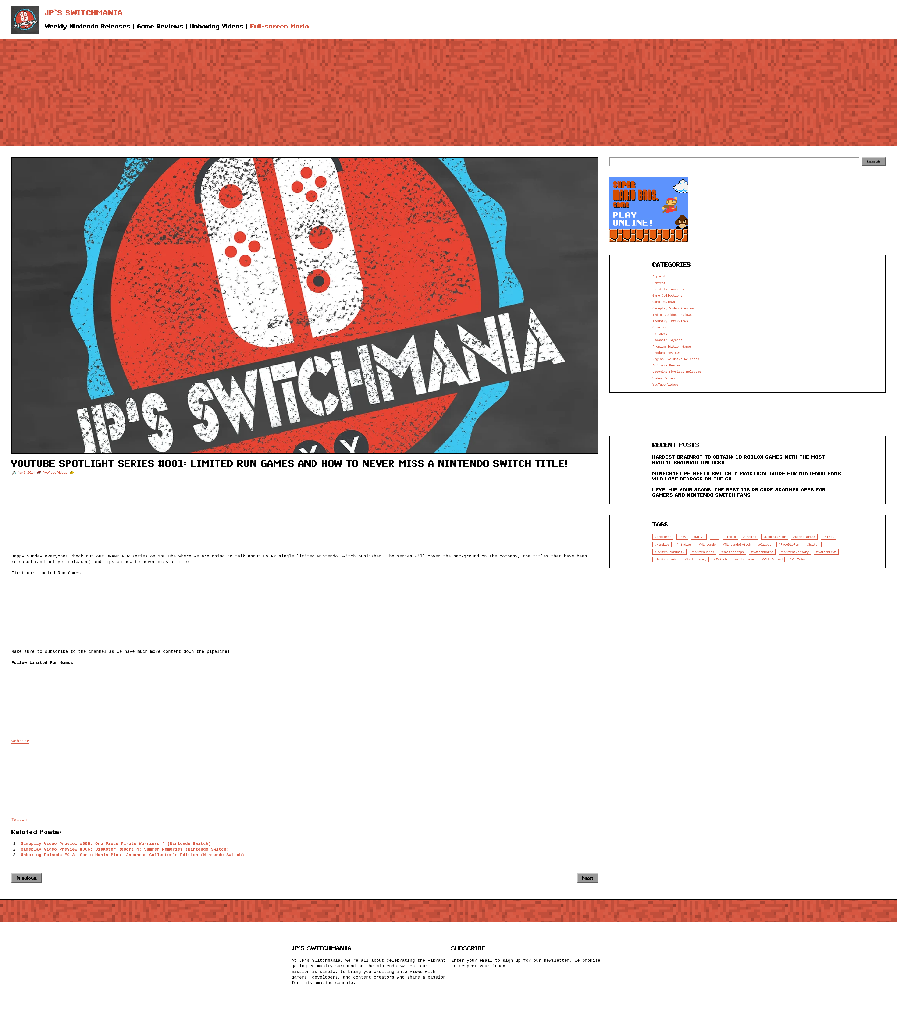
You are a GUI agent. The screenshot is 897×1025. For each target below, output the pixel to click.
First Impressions (668, 289)
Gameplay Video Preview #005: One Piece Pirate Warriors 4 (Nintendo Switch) (116, 843)
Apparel (659, 276)
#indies (749, 537)
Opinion (659, 327)
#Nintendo (707, 544)
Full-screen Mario (279, 26)
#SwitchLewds (666, 559)
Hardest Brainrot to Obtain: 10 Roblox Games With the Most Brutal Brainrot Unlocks (738, 459)
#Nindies (662, 544)
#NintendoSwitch (737, 544)
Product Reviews (666, 353)
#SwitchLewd (826, 552)
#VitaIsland (772, 559)
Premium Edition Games (672, 346)
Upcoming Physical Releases (676, 372)
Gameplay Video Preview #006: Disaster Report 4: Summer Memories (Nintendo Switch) (125, 849)
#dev (682, 537)
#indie (730, 537)
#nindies (684, 544)
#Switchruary (695, 559)
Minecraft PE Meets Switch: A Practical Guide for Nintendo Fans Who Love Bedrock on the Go (746, 476)
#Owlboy (764, 544)
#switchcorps (732, 552)
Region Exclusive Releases (675, 359)
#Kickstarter (774, 537)
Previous (27, 877)
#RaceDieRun (789, 544)
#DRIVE (699, 537)
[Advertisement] (448, 85)
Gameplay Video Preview (673, 308)
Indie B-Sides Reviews (672, 315)
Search (873, 161)
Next (587, 877)
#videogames (744, 559)
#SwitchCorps (703, 552)
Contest (659, 283)
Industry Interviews (670, 321)
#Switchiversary (795, 552)
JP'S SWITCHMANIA (322, 948)
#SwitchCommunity (669, 552)
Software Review (666, 365)
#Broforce (663, 537)
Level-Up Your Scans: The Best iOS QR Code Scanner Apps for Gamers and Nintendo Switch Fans (739, 492)
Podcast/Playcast (667, 340)
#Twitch (720, 559)
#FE (714, 537)
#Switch (812, 544)
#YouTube (797, 559)
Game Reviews (663, 302)
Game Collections (667, 296)
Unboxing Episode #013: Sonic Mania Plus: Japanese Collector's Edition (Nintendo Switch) (132, 854)
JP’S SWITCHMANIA (84, 13)
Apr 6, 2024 (26, 472)
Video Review (663, 378)
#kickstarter (804, 537)
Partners (659, 334)
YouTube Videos (55, 472)
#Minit (828, 537)
